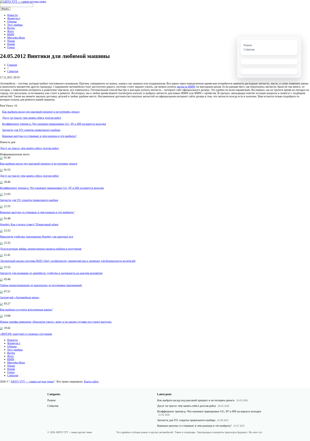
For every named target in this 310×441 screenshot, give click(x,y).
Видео (11, 28)
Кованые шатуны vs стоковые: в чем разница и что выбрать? (39, 136)
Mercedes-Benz (16, 37)
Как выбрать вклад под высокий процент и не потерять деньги (40, 111)
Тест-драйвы (15, 24)
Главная (12, 64)
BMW (10, 34)
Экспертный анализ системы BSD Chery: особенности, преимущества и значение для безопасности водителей (67, 260)
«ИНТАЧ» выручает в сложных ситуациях (26, 333)
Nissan (11, 40)
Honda (11, 44)
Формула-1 (13, 18)
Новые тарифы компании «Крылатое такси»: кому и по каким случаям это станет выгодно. (56, 321)
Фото (10, 31)
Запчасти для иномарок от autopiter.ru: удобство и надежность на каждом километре (51, 273)
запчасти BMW (186, 86)
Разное (51, 400)
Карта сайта (91, 381)
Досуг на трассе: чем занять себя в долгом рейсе (31, 117)
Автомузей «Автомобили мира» (19, 297)
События (12, 71)
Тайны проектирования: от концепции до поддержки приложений (41, 285)
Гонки (11, 47)
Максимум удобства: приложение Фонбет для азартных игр (36, 236)
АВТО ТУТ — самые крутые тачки (32, 381)
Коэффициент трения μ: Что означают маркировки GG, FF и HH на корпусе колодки (54, 123)
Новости (12, 15)
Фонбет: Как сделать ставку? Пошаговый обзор (29, 224)
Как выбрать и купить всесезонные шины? (26, 309)
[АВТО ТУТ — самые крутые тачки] (23, 1)
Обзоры (12, 21)
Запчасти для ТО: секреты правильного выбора (31, 129)
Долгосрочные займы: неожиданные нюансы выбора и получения (40, 248)
